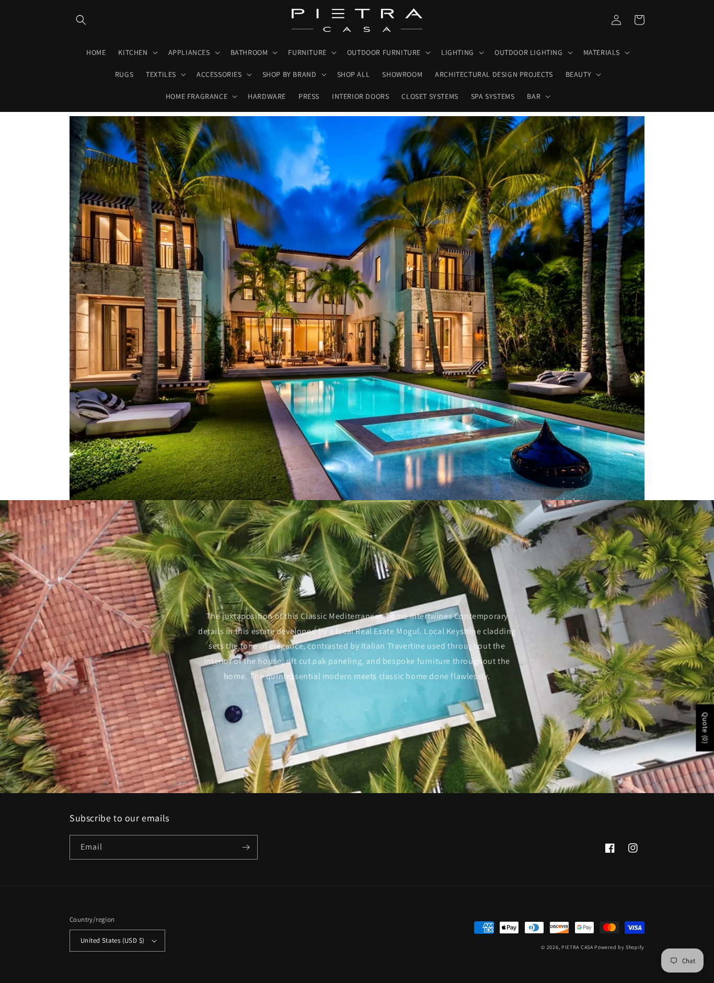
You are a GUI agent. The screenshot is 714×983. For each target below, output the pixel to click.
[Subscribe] (245, 847)
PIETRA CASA (577, 947)
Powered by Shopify (619, 947)
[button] (81, 19)
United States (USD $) (112, 940)
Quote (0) (705, 727)
